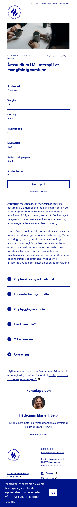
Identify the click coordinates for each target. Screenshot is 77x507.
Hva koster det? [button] (25, 324)
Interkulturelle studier (28, 56)
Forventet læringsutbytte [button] (31, 294)
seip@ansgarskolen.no (38, 426)
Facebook (50, 473)
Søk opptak (38, 184)
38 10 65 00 (47, 449)
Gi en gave (12, 476)
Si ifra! (35, 2)
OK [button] (53, 492)
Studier (17, 56)
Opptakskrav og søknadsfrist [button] (34, 279)
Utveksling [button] (21, 354)
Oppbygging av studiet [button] (30, 309)
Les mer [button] (11, 501)
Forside (10, 56)
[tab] (38, 279)
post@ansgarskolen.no (52, 452)
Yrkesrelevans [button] (23, 339)
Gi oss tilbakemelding (18, 473)
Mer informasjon (38, 434)
